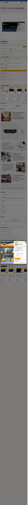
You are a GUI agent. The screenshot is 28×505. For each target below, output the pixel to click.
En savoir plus (17, 260)
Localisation (18, 258)
